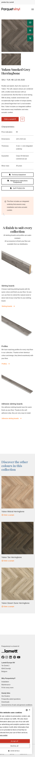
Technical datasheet (19, 175)
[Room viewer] (30, 30)
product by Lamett (7, 2)
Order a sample (8, 515)
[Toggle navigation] (32, 9)
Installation (5, 682)
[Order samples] (30, 38)
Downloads (5, 702)
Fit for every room (7, 687)
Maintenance (5, 684)
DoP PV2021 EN (19, 188)
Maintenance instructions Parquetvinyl (19, 181)
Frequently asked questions (11, 699)
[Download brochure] (30, 23)
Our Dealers (5, 696)
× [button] (29, 710)
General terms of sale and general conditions (16, 705)
